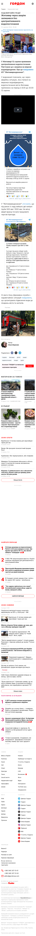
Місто (3, 794)
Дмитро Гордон (26, 798)
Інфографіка (5, 783)
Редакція (4, 851)
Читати (29, 366)
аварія (25, 357)
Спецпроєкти (22, 790)
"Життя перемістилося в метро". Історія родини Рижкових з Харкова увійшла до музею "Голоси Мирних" (17, 642)
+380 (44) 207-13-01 (11, 870)
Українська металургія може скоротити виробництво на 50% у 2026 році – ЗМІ (15, 611)
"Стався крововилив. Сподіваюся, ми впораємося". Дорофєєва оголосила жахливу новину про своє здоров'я (18, 739)
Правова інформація (7, 858)
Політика (4, 759)
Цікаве (3, 786)
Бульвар (5, 406)
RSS (22, 831)
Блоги (20, 765)
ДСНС (18, 357)
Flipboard (24, 828)
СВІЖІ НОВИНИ (7, 605)
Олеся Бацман (25, 821)
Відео (19, 780)
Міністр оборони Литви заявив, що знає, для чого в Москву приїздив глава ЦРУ (16, 626)
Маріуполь (4, 817)
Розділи (20, 752)
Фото (19, 777)
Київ (2, 798)
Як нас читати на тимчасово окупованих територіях (8, 863)
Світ (2, 765)
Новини (3, 752)
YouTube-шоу (22, 786)
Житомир (11, 357)
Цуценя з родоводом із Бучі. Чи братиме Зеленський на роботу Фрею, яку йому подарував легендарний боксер (19, 720)
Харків (3, 811)
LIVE (19, 771)
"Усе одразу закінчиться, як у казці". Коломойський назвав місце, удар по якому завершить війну (18, 588)
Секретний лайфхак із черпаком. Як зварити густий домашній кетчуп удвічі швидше (18, 729)
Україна (4, 357)
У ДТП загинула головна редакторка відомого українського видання (18, 701)
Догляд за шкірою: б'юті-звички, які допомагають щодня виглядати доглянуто (15, 666)
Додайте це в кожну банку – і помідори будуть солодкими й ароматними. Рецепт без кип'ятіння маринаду (19, 710)
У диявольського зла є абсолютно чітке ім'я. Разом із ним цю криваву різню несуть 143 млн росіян (16, 472)
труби (22, 360)
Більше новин (18, 691)
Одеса (3, 804)
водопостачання (6, 360)
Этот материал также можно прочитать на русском (18, 30)
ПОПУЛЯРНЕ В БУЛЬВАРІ (11, 696)
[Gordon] (17, 3)
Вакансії (3, 848)
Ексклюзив (21, 774)
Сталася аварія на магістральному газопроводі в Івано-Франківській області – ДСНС (9, 395)
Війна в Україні (5, 755)
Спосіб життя (5, 777)
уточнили (26, 204)
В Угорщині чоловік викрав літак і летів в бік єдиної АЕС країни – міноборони (19, 579)
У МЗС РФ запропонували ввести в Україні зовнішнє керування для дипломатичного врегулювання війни (19, 560)
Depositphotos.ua (25, 898)
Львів (3, 801)
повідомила (27, 298)
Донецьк (4, 808)
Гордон (3, 9)
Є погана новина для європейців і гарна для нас (20, 618)
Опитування (21, 783)
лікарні (16, 360)
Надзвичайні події (13, 9)
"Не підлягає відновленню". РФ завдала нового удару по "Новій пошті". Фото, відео (20, 633)
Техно (3, 774)
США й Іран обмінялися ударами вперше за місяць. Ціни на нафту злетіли (16, 676)
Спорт (3, 768)
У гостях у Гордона (24, 762)
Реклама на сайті (6, 854)
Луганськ (4, 820)
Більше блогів (18, 480)
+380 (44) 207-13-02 (11, 873)
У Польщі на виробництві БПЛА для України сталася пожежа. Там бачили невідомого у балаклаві (16, 650)
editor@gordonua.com (11, 876)
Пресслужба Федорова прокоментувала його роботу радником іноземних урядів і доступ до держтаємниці (19, 570)
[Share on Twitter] (16, 352)
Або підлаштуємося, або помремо (17, 456)
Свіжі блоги (6, 437)
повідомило (28, 70)
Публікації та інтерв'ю (25, 759)
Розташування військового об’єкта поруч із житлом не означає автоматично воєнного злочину (16, 463)
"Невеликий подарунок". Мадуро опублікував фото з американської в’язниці (21, 659)
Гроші (3, 762)
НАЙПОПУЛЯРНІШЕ (9, 542)
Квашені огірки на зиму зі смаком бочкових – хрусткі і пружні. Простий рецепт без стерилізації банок (10, 423)
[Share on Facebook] (12, 352)
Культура (4, 771)
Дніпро (3, 814)
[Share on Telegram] (20, 352)
